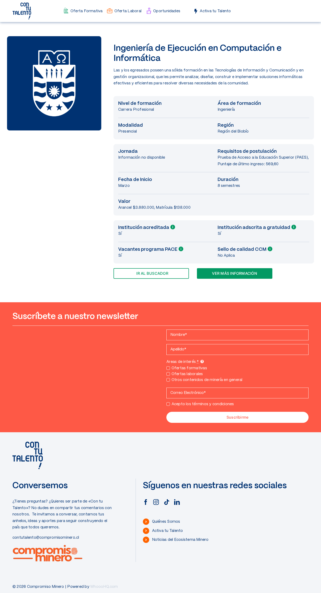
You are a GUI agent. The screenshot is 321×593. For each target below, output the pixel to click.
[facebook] (146, 502)
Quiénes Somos (166, 521)
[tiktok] (166, 502)
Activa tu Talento (167, 531)
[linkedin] (177, 502)
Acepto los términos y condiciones (203, 404)
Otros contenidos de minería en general (207, 380)
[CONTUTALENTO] (21, 4)
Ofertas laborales (187, 374)
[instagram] (156, 502)
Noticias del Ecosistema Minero (180, 540)
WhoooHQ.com (104, 587)
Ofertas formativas (189, 368)
